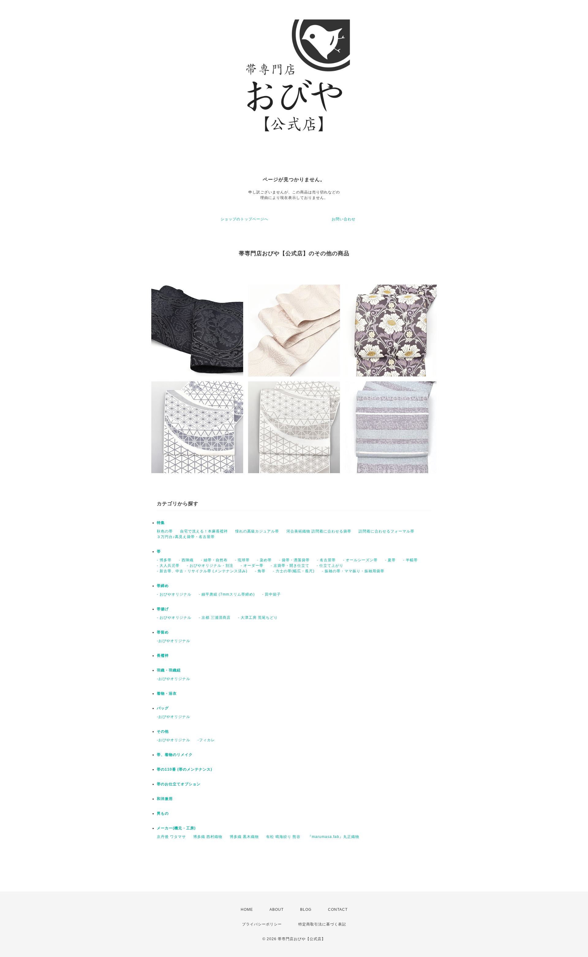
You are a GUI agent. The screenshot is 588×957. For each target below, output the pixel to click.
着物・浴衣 (167, 693)
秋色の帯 (165, 531)
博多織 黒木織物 (244, 837)
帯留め (163, 632)
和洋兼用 (165, 799)
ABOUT (277, 909)
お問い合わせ (344, 219)
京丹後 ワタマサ (171, 837)
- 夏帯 (390, 560)
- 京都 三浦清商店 (215, 617)
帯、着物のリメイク (175, 755)
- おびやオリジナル (174, 594)
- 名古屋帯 (326, 560)
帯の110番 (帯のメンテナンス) (184, 769)
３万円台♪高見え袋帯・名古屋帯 (186, 537)
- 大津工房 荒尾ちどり (258, 617)
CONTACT (338, 909)
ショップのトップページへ (244, 219)
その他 (163, 731)
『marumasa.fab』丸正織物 (333, 837)
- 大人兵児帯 (168, 565)
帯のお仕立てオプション (179, 784)
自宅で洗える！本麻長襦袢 (204, 531)
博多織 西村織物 (207, 837)
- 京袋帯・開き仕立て (290, 565)
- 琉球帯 (242, 560)
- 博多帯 (164, 560)
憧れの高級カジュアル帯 (257, 531)
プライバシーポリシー (262, 924)
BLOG (305, 909)
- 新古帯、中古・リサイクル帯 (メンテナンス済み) (202, 571)
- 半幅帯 (410, 560)
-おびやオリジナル (173, 641)
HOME (247, 909)
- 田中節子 (271, 594)
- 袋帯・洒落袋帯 (294, 560)
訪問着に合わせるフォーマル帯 (386, 531)
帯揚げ (163, 609)
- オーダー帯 (252, 565)
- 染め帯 (264, 560)
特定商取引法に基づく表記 (322, 924)
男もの (163, 813)
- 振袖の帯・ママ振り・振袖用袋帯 (353, 571)
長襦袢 (163, 655)
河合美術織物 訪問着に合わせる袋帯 (318, 531)
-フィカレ (206, 740)
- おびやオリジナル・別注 (210, 565)
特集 (161, 523)
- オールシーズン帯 (360, 560)
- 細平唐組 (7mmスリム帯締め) (227, 594)
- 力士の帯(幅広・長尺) (294, 571)
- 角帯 (260, 571)
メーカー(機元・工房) (176, 828)
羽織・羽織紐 (169, 670)
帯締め (163, 586)
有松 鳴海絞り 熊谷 (283, 837)
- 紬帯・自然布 (214, 560)
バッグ (163, 708)
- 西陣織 (186, 560)
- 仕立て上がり (330, 565)
